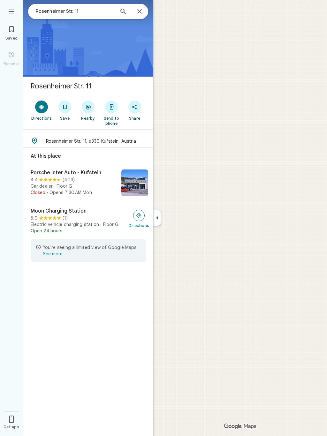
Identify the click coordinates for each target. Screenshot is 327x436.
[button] (88, 141)
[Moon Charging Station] (88, 221)
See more (53, 254)
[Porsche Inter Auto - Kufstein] (88, 183)
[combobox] (75, 11)
